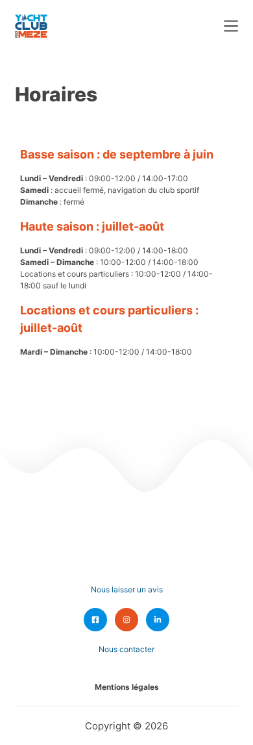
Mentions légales (127, 687)
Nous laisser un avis (127, 589)
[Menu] (231, 26)
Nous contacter (126, 649)
